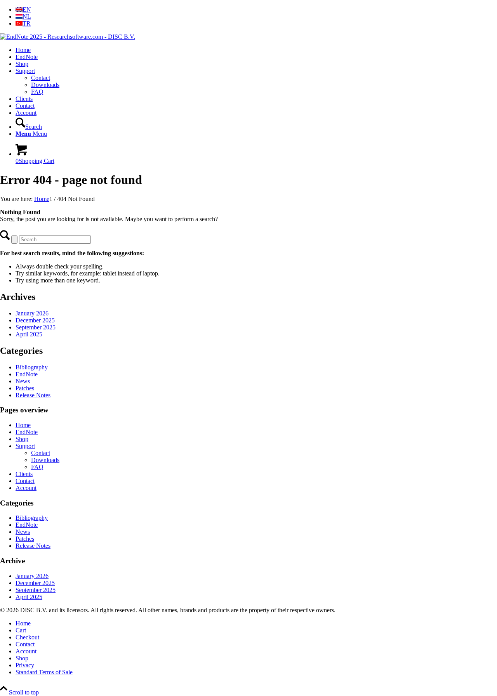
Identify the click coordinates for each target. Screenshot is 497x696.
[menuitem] (256, 9)
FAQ (37, 91)
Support (25, 446)
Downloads (45, 84)
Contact (40, 77)
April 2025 (29, 334)
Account (26, 488)
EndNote (27, 374)
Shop (22, 439)
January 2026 (32, 313)
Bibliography (32, 367)
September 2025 (36, 327)
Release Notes (33, 395)
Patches (25, 388)
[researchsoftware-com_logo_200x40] (67, 36)
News (23, 381)
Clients (24, 474)
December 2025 (35, 320)
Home (23, 425)
